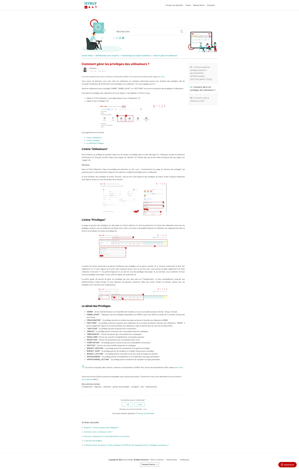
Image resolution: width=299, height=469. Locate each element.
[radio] (127, 405)
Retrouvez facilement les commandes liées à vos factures (106, 436)
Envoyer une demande (174, 5)
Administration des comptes (107, 56)
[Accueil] (91, 5)
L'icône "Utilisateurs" (94, 138)
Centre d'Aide (87, 56)
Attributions (184, 460)
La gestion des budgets (93, 441)
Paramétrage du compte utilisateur (136, 56)
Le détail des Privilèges (95, 143)
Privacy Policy (171, 460)
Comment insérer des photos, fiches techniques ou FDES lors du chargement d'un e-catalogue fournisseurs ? (126, 445)
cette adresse (87, 379)
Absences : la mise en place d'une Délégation (101, 428)
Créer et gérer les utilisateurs (165, 56)
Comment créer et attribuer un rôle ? (98, 432)
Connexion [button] (211, 5)
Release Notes (199, 5)
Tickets (188, 5)
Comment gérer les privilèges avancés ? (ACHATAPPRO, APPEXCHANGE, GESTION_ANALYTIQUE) (201, 73)
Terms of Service (156, 460)
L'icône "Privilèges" (93, 140)
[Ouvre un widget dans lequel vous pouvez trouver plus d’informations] (287, 465)
